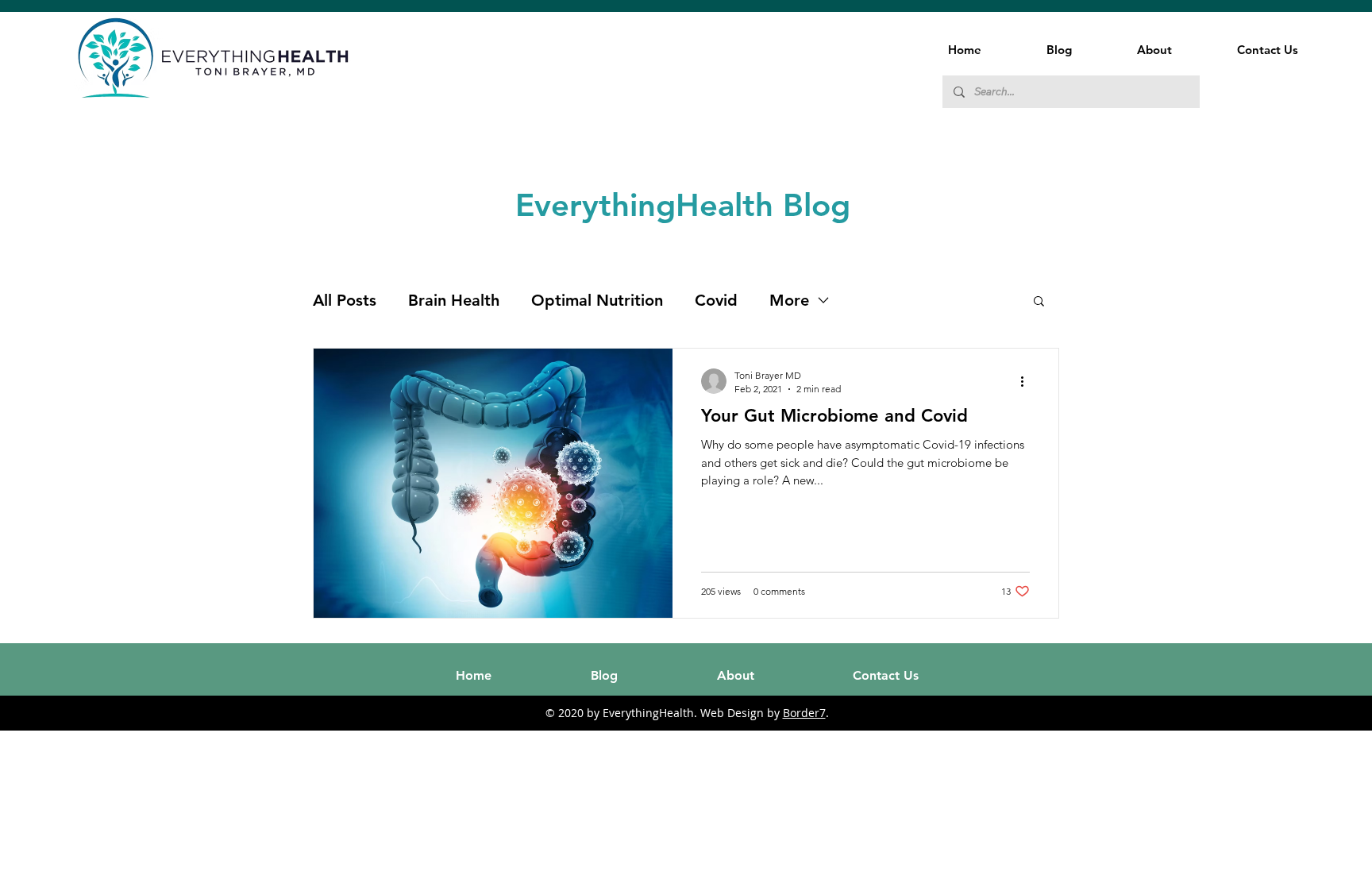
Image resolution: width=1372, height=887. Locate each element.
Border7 (804, 712)
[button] (1038, 302)
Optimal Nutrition (597, 300)
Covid (716, 300)
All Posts (344, 300)
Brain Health (453, 300)
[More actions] (1027, 381)
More (789, 300)
